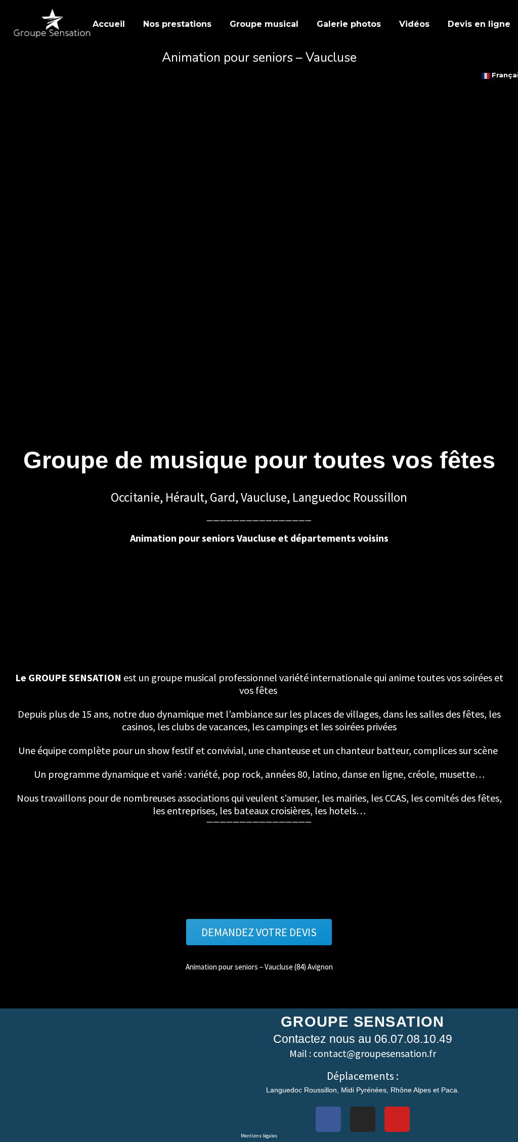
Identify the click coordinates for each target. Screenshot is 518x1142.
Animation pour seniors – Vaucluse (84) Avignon (259, 967)
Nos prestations (177, 24)
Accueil (109, 24)
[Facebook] (328, 1119)
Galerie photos (349, 24)
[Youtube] (397, 1119)
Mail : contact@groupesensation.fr (362, 1053)
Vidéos (414, 24)
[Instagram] (362, 1119)
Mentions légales (259, 1135)
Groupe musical (264, 24)
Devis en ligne (479, 24)
